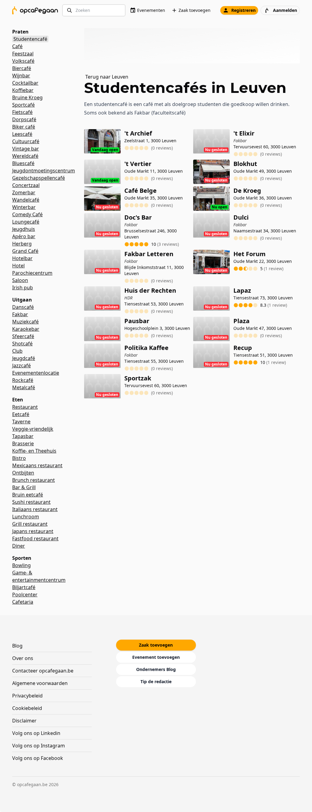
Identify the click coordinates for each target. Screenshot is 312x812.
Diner (18, 545)
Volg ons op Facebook (37, 758)
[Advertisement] (194, 45)
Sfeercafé (23, 336)
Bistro (19, 458)
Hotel (18, 265)
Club (17, 351)
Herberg (22, 243)
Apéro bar (23, 236)
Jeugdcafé (23, 358)
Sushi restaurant (31, 502)
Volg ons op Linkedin (36, 733)
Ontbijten (23, 472)
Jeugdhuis (23, 229)
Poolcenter (24, 594)
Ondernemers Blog (156, 669)
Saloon (20, 280)
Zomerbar (23, 192)
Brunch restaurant (33, 480)
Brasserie (23, 443)
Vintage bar (25, 148)
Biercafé (21, 68)
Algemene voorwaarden (40, 683)
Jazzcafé (21, 365)
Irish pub (22, 287)
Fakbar (20, 314)
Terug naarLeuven (106, 76)
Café (17, 46)
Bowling (21, 565)
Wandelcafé (25, 199)
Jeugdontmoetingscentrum (43, 170)
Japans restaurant (32, 531)
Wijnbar (21, 75)
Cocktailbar (25, 82)
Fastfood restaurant (35, 538)
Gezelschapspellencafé (38, 178)
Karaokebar (25, 329)
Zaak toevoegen (195, 10)
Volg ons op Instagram (38, 745)
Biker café (23, 126)
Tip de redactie (156, 681)
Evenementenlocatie (35, 372)
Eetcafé (20, 414)
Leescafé (22, 134)
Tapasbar (23, 436)
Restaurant (25, 407)
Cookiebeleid (27, 708)
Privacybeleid (27, 695)
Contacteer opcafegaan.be (42, 670)
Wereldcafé (25, 156)
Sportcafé (23, 104)
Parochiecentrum (32, 273)
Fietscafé (22, 112)
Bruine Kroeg (27, 97)
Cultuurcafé (25, 141)
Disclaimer (24, 720)
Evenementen (151, 10)
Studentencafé (30, 39)
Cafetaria (22, 601)
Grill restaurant (30, 524)
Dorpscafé (24, 119)
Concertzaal (26, 185)
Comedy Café (27, 214)
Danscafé (23, 307)
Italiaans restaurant (35, 509)
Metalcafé (23, 387)
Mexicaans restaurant (37, 465)
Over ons (22, 658)
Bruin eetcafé (27, 494)
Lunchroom (25, 516)
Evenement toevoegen (156, 657)
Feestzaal (23, 53)
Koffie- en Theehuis (34, 450)
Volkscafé (23, 61)
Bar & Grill (24, 487)
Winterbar (24, 207)
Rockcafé (22, 380)
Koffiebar (23, 90)
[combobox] (94, 10)
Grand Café (25, 251)
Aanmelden (285, 10)
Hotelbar (22, 258)
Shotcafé (22, 343)
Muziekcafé (25, 321)
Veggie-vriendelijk (32, 428)
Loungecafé (25, 221)
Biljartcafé (23, 587)
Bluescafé (23, 163)
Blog (17, 645)
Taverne (21, 421)
